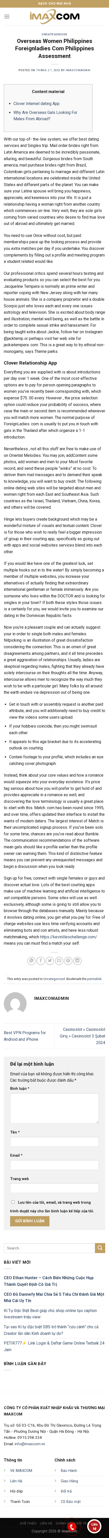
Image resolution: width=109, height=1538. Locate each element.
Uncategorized (54, 34)
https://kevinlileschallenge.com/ (68, 936)
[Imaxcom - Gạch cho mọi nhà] (54, 16)
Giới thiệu (28, 1523)
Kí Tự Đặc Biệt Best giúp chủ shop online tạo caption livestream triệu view (50, 1314)
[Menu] (7, 16)
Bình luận (19, 1089)
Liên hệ (46, 1523)
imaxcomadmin (78, 70)
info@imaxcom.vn (30, 1444)
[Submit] (100, 1248)
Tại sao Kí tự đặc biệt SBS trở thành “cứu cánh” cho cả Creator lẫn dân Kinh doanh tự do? (51, 1330)
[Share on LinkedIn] (77, 961)
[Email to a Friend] (59, 961)
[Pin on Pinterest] (68, 961)
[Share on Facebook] (41, 961)
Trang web (19, 1179)
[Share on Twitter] (50, 961)
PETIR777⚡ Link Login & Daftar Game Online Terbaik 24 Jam (54, 1346)
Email (16, 1155)
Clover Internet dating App (36, 103)
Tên (15, 1132)
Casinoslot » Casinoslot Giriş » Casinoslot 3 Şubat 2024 (82, 1036)
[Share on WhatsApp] (31, 961)
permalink (94, 979)
